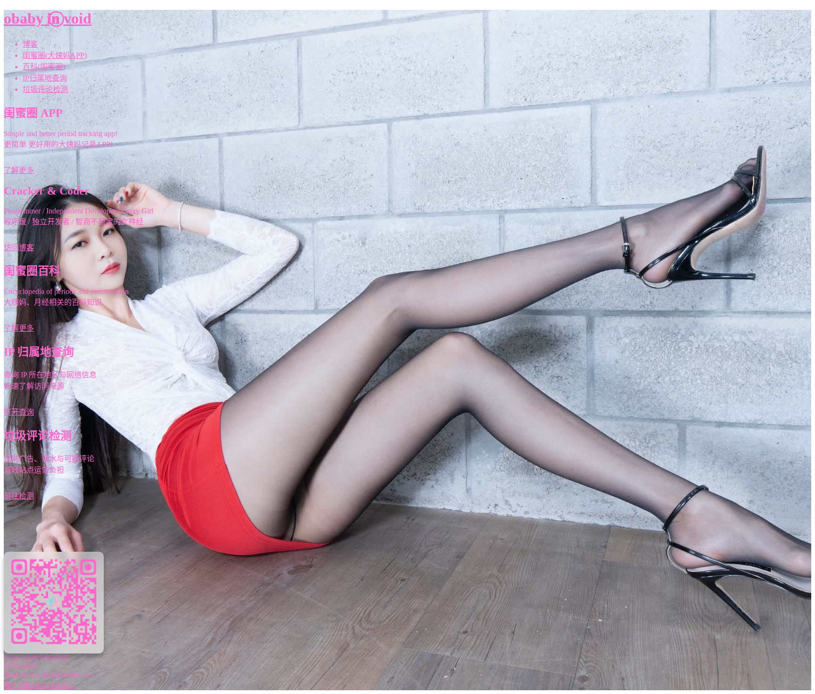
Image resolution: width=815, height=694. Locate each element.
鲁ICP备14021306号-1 (39, 685)
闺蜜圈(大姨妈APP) (55, 55)
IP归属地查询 (45, 78)
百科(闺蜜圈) (44, 67)
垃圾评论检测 (45, 89)
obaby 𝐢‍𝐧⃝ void (47, 18)
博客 (30, 44)
